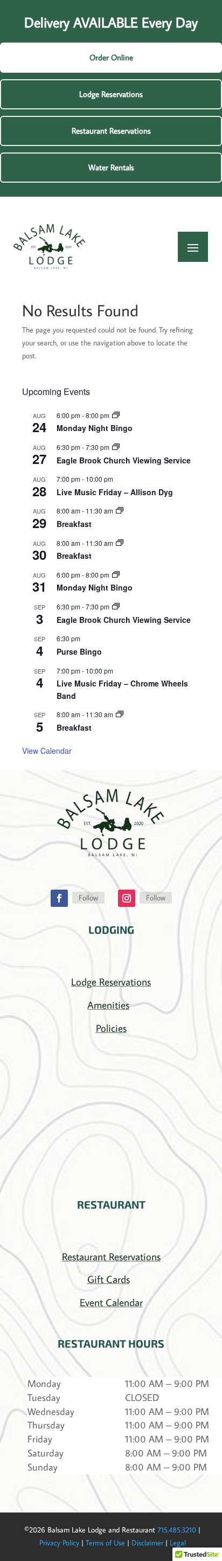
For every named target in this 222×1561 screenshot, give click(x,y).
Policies (111, 1028)
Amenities (108, 1004)
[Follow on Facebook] (59, 898)
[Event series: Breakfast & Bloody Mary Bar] (119, 510)
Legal (178, 1543)
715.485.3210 (176, 1530)
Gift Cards (108, 1279)
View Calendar (47, 750)
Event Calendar (111, 1302)
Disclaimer (147, 1543)
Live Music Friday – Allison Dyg (115, 492)
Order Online (111, 57)
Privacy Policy (59, 1543)
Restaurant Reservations (111, 131)
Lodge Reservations (111, 94)
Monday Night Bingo (95, 427)
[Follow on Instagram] (126, 898)
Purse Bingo (79, 651)
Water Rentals (111, 167)
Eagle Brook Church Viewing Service (124, 460)
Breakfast (74, 523)
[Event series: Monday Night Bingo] (116, 415)
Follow (88, 898)
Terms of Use (105, 1543)
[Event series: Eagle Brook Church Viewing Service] (116, 447)
